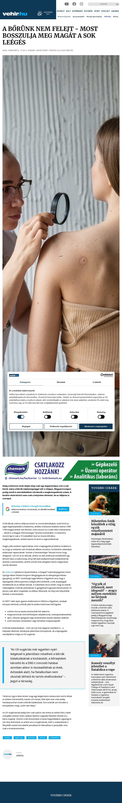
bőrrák (42, 737)
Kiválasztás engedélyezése (61, 426)
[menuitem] (61, 11)
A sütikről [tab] (97, 382)
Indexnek (9, 572)
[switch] (47, 417)
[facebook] (74, 4)
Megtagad (26, 426)
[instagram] (81, 4)
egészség (19, 737)
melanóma (54, 737)
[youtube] (67, 4)
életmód (31, 737)
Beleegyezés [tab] (25, 382)
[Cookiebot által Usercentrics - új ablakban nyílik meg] (102, 375)
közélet (7, 737)
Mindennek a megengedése (96, 426)
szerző (18, 753)
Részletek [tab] (61, 382)
